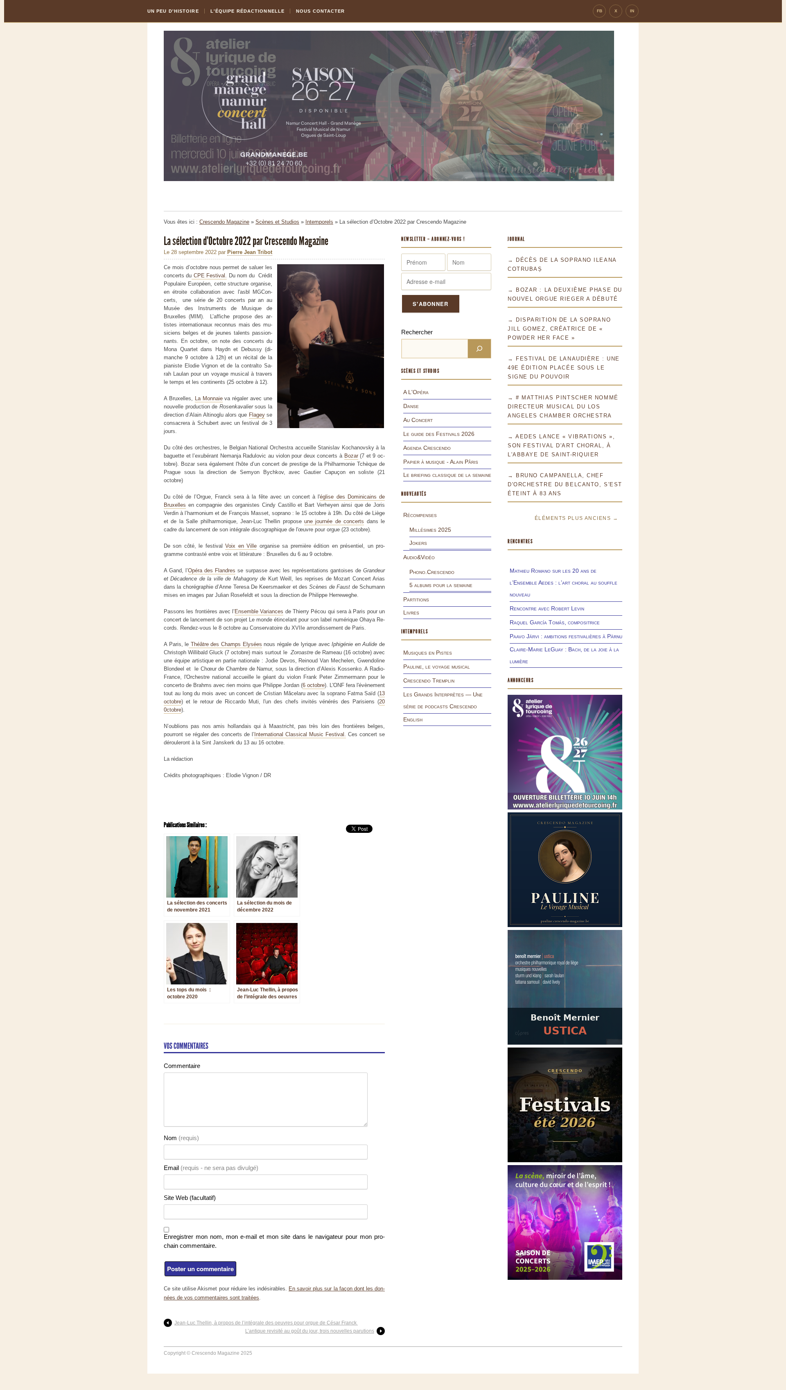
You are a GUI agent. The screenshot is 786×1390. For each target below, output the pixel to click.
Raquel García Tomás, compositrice (555, 622)
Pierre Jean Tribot (249, 252)
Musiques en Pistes (427, 652)
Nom (181, 1137)
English (412, 719)
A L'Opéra (416, 392)
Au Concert (418, 420)
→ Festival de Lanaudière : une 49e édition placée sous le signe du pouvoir (564, 368)
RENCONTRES (520, 541)
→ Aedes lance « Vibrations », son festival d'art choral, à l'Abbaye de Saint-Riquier (561, 445)
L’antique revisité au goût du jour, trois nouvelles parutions (309, 1331)
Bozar (351, 456)
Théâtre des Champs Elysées (225, 644)
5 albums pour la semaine (440, 585)
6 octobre (314, 685)
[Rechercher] (479, 348)
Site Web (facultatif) (190, 1197)
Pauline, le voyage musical (436, 666)
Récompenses (420, 515)
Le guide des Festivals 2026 (438, 434)
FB (599, 11)
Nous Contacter (320, 11)
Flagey (257, 415)
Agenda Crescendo (427, 447)
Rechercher (417, 332)
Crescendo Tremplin (428, 680)
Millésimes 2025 (430, 529)
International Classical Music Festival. (300, 734)
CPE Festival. (209, 275)
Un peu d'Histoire (173, 11)
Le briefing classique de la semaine (447, 475)
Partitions (416, 599)
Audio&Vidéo (419, 557)
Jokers (418, 543)
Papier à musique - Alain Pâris (440, 461)
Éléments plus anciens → (576, 518)
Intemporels (319, 222)
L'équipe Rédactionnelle (247, 11)
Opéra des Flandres (211, 570)
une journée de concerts (334, 521)
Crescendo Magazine (224, 222)
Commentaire (182, 1065)
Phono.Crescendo (431, 572)
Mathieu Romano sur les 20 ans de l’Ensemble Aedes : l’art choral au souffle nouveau (563, 582)
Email (211, 1167)
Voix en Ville (241, 546)
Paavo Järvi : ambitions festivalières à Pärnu (566, 636)
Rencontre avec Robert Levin (547, 608)
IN (632, 11)
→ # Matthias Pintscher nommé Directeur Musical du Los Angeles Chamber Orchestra (563, 407)
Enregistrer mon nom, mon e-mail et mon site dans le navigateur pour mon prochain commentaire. (274, 1241)
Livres (411, 612)
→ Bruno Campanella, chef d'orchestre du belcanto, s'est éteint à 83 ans (565, 484)
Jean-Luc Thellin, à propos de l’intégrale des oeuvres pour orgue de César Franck (266, 1323)
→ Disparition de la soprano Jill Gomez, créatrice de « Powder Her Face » (559, 329)
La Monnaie (209, 398)
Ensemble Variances (259, 611)
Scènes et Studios (277, 222)
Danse (411, 406)
